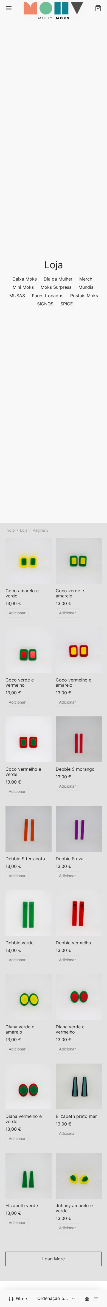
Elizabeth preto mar (76, 1116)
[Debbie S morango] (79, 739)
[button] (17, 613)
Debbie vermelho (73, 942)
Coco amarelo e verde (22, 593)
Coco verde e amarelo (70, 593)
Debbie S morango (75, 769)
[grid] (87, 1298)
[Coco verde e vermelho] (28, 650)
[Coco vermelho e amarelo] (79, 650)
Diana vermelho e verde (23, 1118)
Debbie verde (19, 942)
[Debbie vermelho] (79, 913)
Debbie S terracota (25, 858)
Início (10, 530)
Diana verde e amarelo (19, 1029)
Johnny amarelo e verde (74, 1208)
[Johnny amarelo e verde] (79, 1176)
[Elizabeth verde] (28, 1176)
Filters (22, 1298)
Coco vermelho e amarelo (73, 682)
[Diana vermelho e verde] (28, 1086)
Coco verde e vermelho (19, 682)
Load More (53, 1258)
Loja (23, 530)
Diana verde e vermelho (70, 1029)
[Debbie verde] (28, 913)
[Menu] (8, 8)
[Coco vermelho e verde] (28, 739)
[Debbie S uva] (79, 829)
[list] (96, 1298)
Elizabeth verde (21, 1205)
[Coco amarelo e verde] (28, 561)
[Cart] (98, 8)
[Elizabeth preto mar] (79, 1086)
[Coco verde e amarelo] (79, 561)
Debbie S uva (69, 858)
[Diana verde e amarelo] (28, 997)
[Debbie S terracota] (28, 829)
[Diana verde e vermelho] (79, 997)
